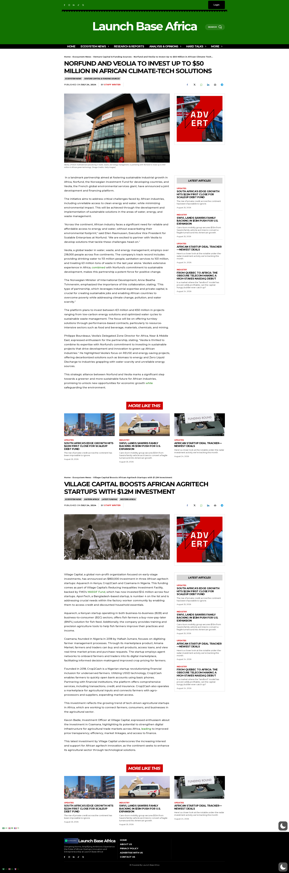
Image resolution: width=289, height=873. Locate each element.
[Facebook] (64, 4)
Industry (182, 215)
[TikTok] (78, 4)
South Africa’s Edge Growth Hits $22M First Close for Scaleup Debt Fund (198, 194)
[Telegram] (222, 85)
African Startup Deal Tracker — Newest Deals (199, 248)
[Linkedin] (73, 4)
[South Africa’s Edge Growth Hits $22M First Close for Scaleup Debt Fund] (89, 424)
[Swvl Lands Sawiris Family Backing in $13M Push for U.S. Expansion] (144, 424)
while (149, 383)
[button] (282, 866)
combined (98, 267)
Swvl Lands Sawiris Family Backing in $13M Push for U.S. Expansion (197, 220)
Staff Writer (112, 84)
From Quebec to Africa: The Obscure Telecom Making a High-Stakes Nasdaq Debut (197, 275)
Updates (181, 188)
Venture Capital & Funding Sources (112, 57)
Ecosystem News (82, 57)
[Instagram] (69, 4)
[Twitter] (83, 4)
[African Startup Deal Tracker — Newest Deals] (199, 424)
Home (67, 57)
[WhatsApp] (201, 85)
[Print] (215, 85)
